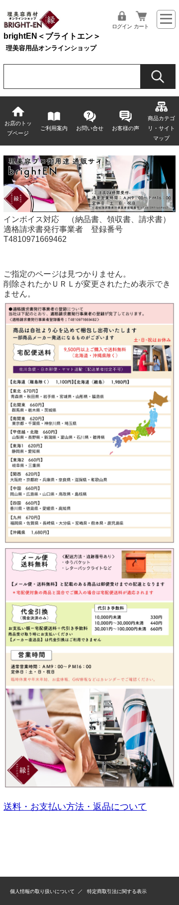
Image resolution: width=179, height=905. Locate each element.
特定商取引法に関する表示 (117, 891)
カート (141, 26)
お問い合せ (89, 128)
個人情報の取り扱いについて (42, 891)
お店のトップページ (18, 128)
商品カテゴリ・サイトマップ (161, 128)
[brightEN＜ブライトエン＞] (31, 27)
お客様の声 (125, 128)
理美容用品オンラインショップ (51, 48)
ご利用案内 (54, 128)
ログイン (122, 26)
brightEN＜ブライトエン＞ (52, 36)
